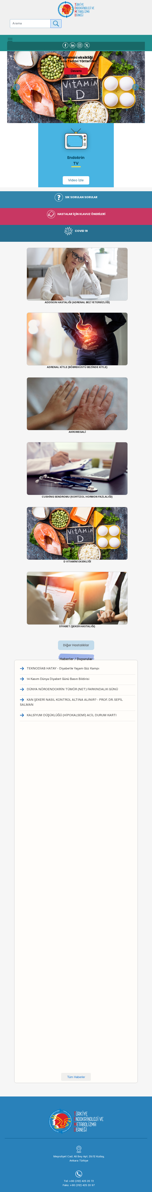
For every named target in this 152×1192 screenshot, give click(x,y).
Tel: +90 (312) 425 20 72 (79, 1181)
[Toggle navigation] (10, 40)
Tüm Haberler (76, 1077)
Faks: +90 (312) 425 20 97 (79, 1185)
